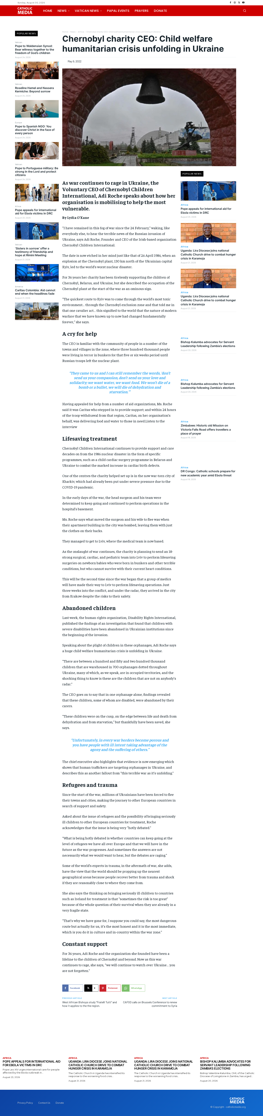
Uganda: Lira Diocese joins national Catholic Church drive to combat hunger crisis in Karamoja (208, 254)
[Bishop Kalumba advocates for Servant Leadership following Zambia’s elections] (208, 324)
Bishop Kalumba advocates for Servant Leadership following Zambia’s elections (208, 344)
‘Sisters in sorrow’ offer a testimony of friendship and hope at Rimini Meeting (34, 252)
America (19, 286)
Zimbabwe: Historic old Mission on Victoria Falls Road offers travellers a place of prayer (206, 429)
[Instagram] (235, 3)
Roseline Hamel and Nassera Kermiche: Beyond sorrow (34, 89)
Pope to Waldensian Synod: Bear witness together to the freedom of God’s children (34, 49)
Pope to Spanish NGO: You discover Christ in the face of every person (35, 130)
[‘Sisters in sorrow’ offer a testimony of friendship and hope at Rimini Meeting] (37, 273)
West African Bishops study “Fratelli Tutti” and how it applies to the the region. (89, 1003)
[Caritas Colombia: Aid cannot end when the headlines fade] (37, 311)
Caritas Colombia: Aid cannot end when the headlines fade (35, 291)
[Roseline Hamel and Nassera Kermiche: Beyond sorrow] (37, 109)
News (73, 31)
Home (65, 31)
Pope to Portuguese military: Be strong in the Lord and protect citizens (36, 171)
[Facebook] (230, 3)
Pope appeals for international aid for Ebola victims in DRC (35, 211)
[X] (239, 3)
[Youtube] (243, 3)
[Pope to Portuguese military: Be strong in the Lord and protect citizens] (37, 192)
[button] (244, 10)
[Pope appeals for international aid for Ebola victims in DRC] (37, 231)
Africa (18, 206)
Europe (18, 122)
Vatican (18, 42)
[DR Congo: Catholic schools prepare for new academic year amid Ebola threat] (208, 453)
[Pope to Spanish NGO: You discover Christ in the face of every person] (37, 151)
